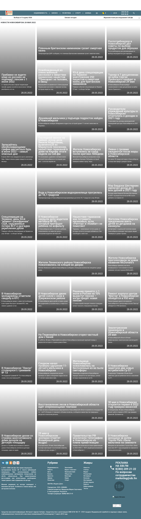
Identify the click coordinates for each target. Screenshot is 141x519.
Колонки (86, 478)
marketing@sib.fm (126, 478)
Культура (68, 476)
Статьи (86, 470)
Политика (50, 480)
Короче (86, 484)
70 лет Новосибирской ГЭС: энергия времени (118, 17)
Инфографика (88, 486)
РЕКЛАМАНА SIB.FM (121, 464)
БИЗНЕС (55, 13)
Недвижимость (52, 467)
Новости (86, 467)
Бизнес (50, 474)
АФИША (88, 13)
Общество (68, 474)
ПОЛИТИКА (66, 13)
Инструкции (88, 480)
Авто (49, 472)
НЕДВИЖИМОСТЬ (40, 13)
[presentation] (0, 18)
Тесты (86, 488)
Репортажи (88, 474)
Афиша (49, 478)
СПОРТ (78, 13)
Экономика (69, 467)
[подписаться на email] (18, 463)
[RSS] (14, 463)
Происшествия (70, 472)
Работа (49, 470)
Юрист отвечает (70, 470)
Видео (86, 472)
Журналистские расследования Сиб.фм (70, 17)
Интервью (87, 476)
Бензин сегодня (23, 17)
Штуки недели (89, 482)
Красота (50, 476)
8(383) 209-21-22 (125, 469)
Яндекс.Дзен (58, 484)
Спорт (67, 480)
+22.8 (115, 13)
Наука (67, 478)
